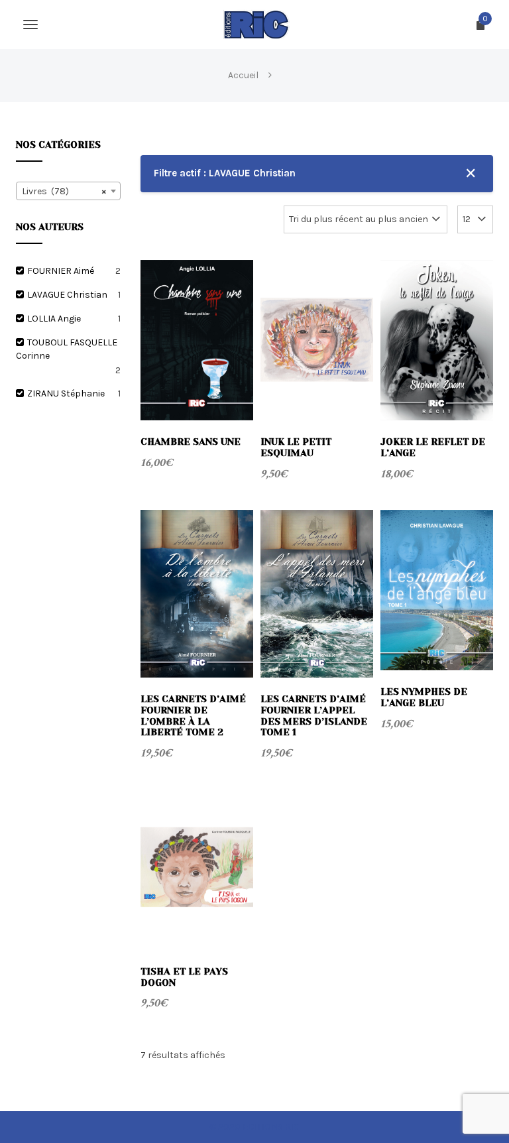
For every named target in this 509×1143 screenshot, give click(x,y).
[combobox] (68, 191)
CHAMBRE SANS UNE (191, 441)
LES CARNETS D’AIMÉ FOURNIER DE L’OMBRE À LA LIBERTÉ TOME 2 (193, 715)
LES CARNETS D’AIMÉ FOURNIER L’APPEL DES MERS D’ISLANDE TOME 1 (313, 715)
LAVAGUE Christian (67, 294)
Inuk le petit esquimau (295, 447)
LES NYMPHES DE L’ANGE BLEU (423, 697)
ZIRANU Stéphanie (66, 393)
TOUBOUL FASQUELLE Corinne (66, 349)
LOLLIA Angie (54, 318)
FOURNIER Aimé (60, 270)
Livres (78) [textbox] (64, 191)
